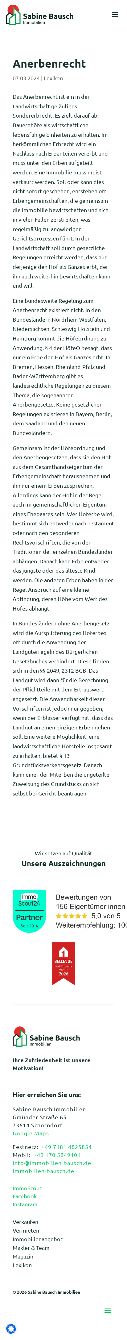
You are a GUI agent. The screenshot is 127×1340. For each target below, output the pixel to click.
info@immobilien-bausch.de (52, 1162)
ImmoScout (27, 1188)
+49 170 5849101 (57, 1154)
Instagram (25, 1204)
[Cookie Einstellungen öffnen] (11, 1331)
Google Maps (31, 1133)
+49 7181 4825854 (66, 1146)
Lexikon (53, 78)
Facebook (25, 1196)
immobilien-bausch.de (43, 1170)
